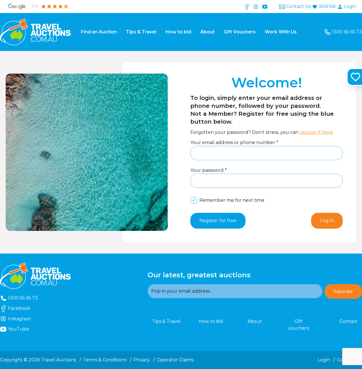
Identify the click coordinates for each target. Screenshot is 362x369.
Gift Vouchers (240, 32)
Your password (207, 170)
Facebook (25, 308)
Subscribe (343, 291)
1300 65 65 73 (347, 32)
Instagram (25, 318)
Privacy (141, 359)
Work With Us (281, 32)
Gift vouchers (298, 325)
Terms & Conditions (104, 359)
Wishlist (327, 6)
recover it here (316, 132)
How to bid (178, 32)
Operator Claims (175, 359)
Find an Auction (99, 32)
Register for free (217, 220)
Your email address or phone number (233, 142)
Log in (327, 220)
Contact (348, 321)
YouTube (28, 329)
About (207, 32)
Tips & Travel (141, 32)
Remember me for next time (231, 200)
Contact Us (298, 6)
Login (349, 6)
